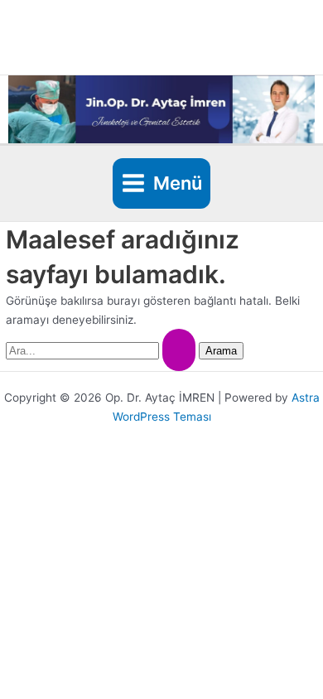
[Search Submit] (178, 350)
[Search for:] (102, 350)
